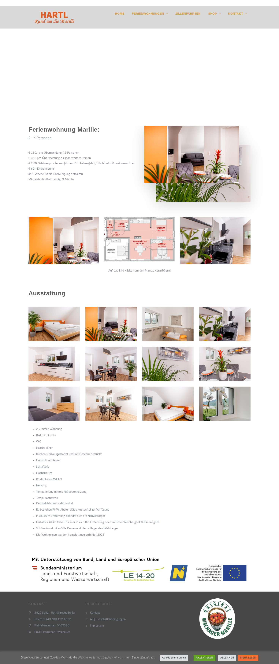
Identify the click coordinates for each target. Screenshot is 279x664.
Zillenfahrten (188, 13)
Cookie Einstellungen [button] (174, 658)
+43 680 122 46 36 (203, 3)
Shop (213, 13)
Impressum (97, 625)
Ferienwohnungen (148, 13)
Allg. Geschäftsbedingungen (108, 619)
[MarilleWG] (139, 239)
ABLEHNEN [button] (227, 658)
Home (119, 13)
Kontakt (236, 13)
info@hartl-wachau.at (238, 3)
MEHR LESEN (248, 658)
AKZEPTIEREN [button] (204, 658)
